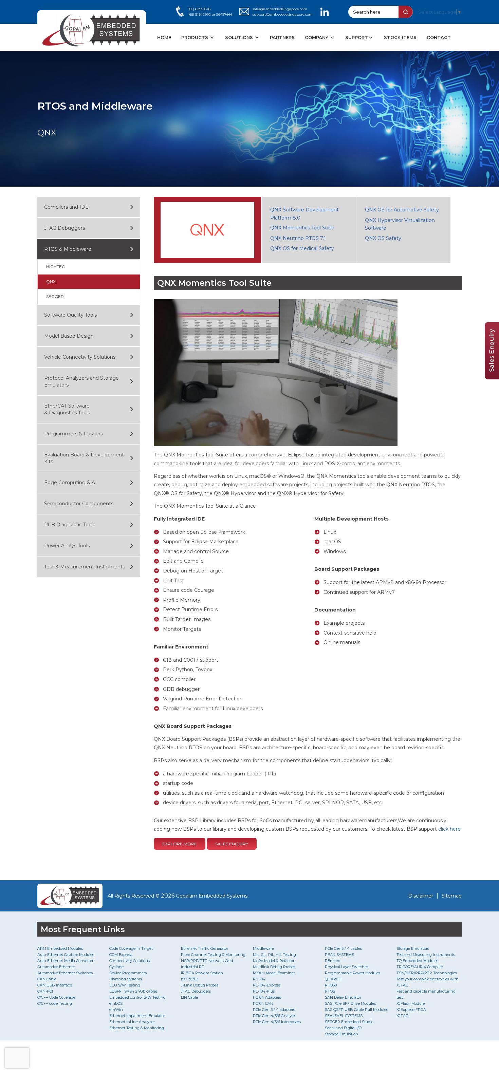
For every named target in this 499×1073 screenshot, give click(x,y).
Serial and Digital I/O (343, 1027)
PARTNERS (282, 37)
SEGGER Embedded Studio (349, 1021)
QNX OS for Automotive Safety (402, 210)
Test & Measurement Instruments (84, 567)
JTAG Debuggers (64, 228)
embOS (116, 1003)
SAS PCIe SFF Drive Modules (350, 1003)
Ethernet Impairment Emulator (137, 1015)
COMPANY (317, 37)
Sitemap (452, 896)
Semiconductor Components (78, 504)
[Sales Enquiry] (492, 377)
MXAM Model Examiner (274, 973)
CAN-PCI (45, 991)
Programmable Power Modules (352, 973)
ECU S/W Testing (124, 985)
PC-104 (259, 979)
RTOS (330, 991)
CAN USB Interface (54, 985)
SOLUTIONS (239, 37)
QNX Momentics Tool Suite (302, 228)
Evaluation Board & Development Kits (84, 458)
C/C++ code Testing (54, 1003)
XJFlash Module (410, 1003)
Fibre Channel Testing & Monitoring (213, 954)
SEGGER (55, 296)
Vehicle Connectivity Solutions (79, 357)
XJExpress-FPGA (411, 1009)
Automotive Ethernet (56, 966)
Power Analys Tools (67, 546)
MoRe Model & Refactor (273, 960)
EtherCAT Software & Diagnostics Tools (67, 409)
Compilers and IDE (66, 207)
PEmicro (332, 960)
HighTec (55, 266)
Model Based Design (69, 336)
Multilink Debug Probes (274, 966)
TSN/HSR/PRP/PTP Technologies (426, 973)
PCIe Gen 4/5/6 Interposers (277, 1021)
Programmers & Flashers (73, 434)
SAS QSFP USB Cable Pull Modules (356, 1009)
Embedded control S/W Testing (137, 997)
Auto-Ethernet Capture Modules (65, 954)
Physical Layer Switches (346, 966)
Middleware (263, 948)
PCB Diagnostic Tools (69, 525)
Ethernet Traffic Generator (204, 948)
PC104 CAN (263, 1003)
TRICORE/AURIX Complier (419, 966)
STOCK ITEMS (400, 37)
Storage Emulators (412, 948)
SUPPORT (356, 37)
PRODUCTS (195, 37)
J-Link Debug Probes (199, 985)
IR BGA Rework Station (202, 973)
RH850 (331, 985)
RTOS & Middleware (67, 249)
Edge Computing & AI (70, 482)
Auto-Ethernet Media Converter (65, 960)
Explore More (179, 843)
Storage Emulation (341, 1034)
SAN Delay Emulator (343, 997)
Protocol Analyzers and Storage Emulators (81, 381)
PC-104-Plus (264, 991)
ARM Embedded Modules (60, 948)
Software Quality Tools (70, 315)
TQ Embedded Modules (417, 960)
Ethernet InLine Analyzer (132, 1021)
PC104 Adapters (267, 997)
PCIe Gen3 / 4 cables (343, 948)
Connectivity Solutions (129, 960)
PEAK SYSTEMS (339, 954)
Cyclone (116, 966)
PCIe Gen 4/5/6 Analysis (274, 1015)
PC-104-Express (266, 985)
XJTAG (402, 1015)
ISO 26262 (189, 979)
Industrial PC (192, 966)
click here (449, 829)
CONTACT (439, 37)
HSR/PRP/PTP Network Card (207, 960)
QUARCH (333, 979)
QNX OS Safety (383, 238)
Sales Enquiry (231, 843)
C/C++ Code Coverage (56, 997)
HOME (164, 37)
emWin (116, 1009)
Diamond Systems (125, 979)
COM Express (120, 954)
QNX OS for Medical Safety (302, 248)
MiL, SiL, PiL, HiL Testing (274, 954)
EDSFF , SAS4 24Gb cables (133, 991)
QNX (51, 281)
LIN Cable (189, 997)
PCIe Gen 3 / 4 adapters (274, 1009)
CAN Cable (46, 979)
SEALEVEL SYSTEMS (344, 1015)
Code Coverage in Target (131, 948)
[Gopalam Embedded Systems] (70, 896)
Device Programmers (128, 973)
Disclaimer (420, 896)
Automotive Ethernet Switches (65, 973)
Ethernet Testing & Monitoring (136, 1027)
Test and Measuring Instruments (425, 954)
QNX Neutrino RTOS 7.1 (298, 238)
